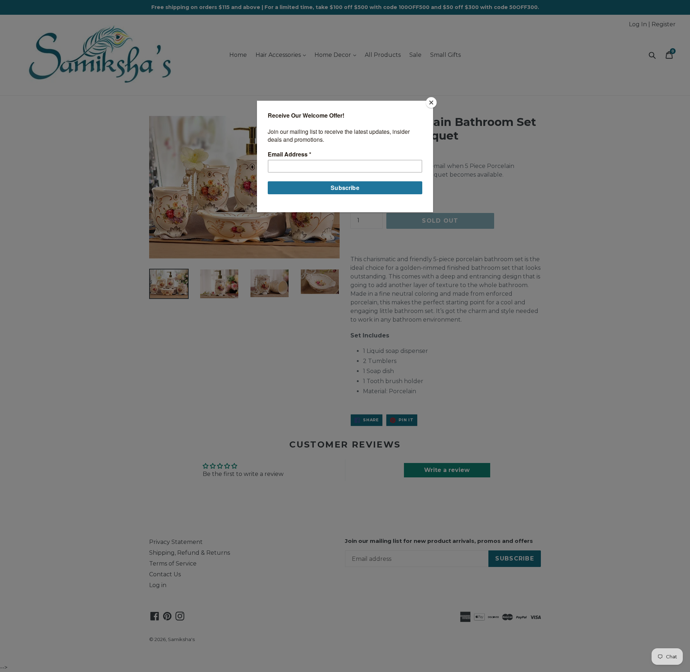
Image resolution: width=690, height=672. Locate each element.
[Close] (431, 102)
